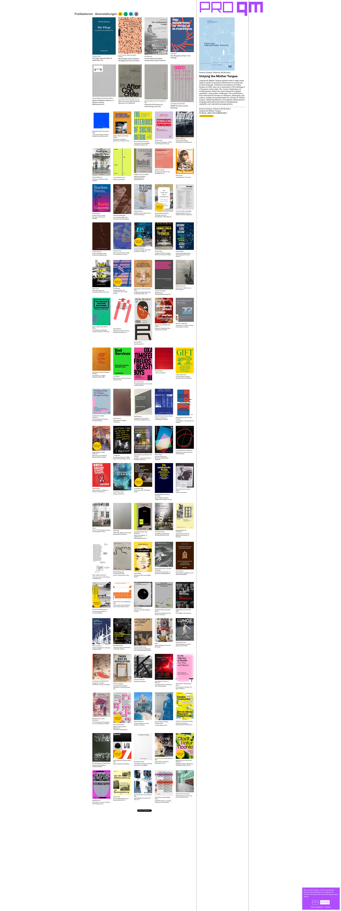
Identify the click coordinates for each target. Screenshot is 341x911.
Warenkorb (131, 14)
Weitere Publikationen (144, 810)
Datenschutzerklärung (317, 907)
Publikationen (84, 14)
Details (315, 902)
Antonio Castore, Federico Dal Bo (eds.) (215, 72)
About (120, 14)
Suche (126, 14)
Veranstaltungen (106, 14)
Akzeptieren (325, 902)
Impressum (328, 907)
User (136, 14)
